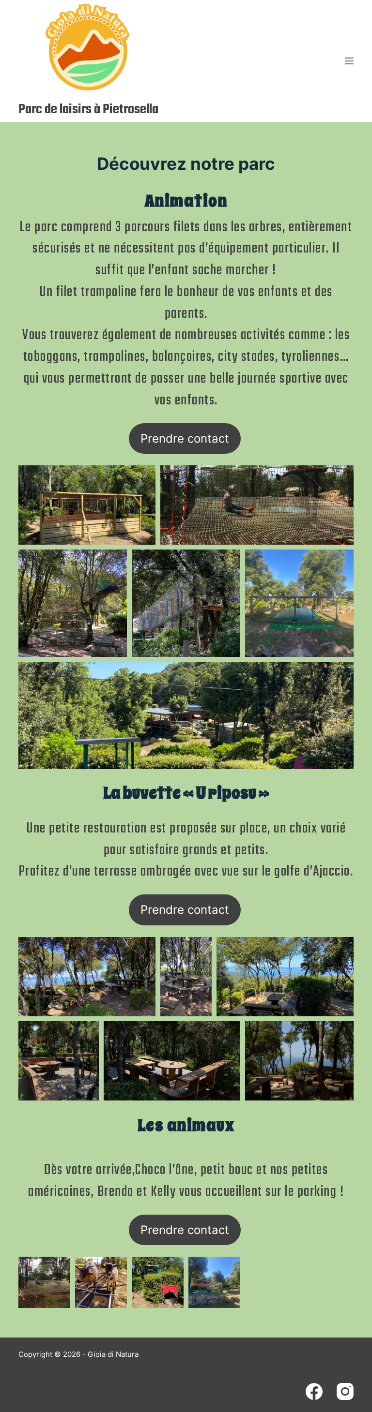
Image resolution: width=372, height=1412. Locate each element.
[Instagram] (345, 1391)
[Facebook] (314, 1391)
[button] (86, 505)
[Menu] (349, 61)
